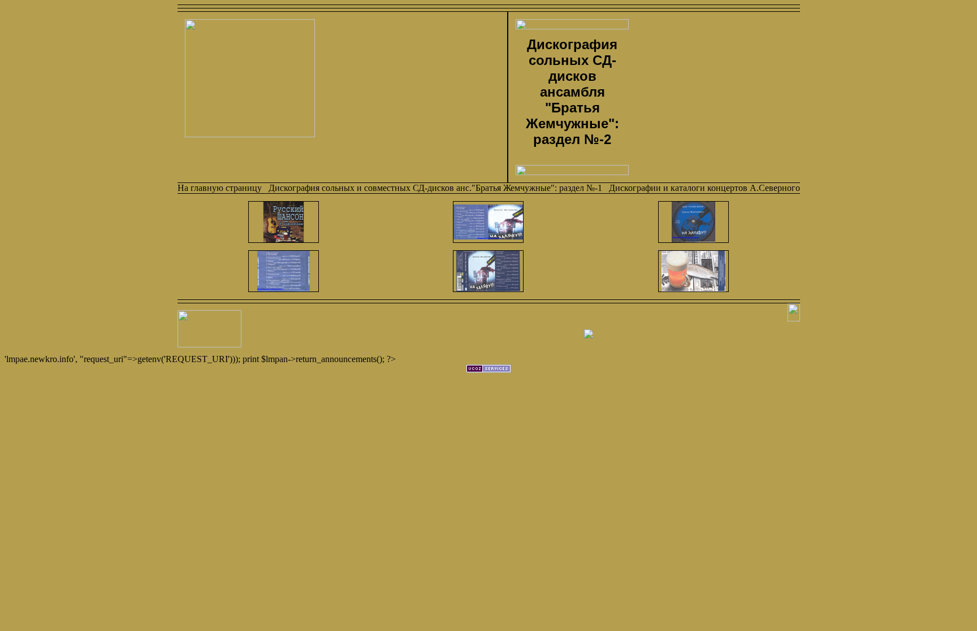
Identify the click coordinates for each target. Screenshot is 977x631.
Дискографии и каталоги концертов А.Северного (704, 188)
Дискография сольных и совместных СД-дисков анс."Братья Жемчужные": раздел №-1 (435, 188)
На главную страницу (220, 188)
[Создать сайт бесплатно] (488, 370)
